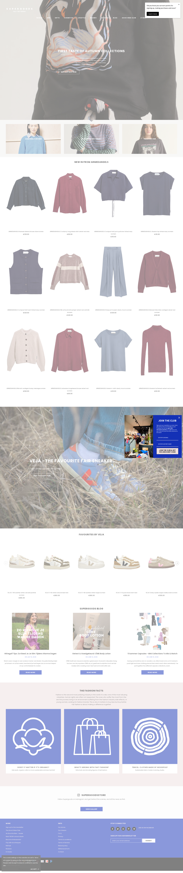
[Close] (179, 417)
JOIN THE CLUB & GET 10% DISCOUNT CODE (167, 451)
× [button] (178, 4)
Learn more (153, 14)
